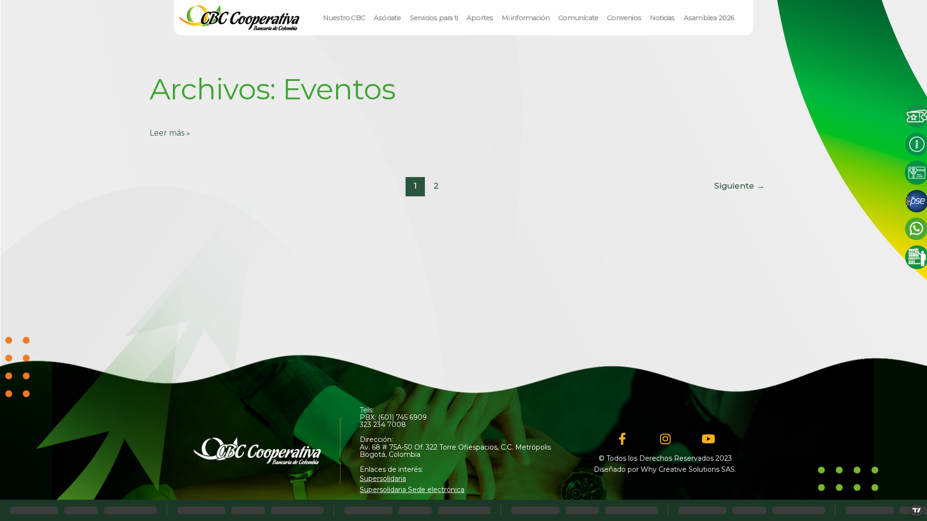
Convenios (624, 18)
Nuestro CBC (344, 18)
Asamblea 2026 (709, 18)
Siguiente (739, 185)
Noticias (662, 18)
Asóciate (387, 18)
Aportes (479, 18)
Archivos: (272, 89)
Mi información (525, 18)
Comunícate (578, 18)
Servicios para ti (434, 18)
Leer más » (170, 132)
